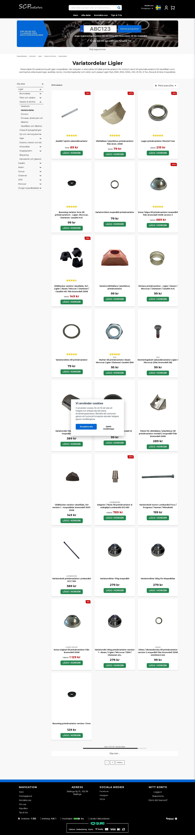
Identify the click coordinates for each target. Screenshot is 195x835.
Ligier (40, 56)
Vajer (22, 138)
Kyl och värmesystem (30, 134)
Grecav (21, 171)
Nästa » (120, 762)
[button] (119, 7)
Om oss (22, 804)
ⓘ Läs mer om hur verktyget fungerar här (110, 41)
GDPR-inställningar (108, 428)
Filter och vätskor (27, 97)
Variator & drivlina (50, 56)
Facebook (104, 791)
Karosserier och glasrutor (30, 159)
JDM (20, 180)
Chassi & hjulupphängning (30, 130)
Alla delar (86, 15)
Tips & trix (23, 812)
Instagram (104, 795)
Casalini (21, 163)
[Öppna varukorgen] (173, 7)
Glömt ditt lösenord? (158, 800)
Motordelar (25, 146)
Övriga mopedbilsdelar (28, 188)
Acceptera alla (86, 427)
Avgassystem (26, 151)
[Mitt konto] (166, 7)
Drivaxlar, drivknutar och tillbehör (32, 120)
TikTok (102, 799)
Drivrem (24, 114)
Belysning (24, 155)
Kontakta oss (101, 15)
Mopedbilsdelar (22, 56)
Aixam (21, 167)
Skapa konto (158, 796)
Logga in (158, 792)
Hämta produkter (129, 29)
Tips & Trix (116, 15)
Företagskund (25, 796)
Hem (75, 15)
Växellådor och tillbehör (31, 126)
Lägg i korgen (72, 153)
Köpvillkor (23, 808)
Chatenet (22, 175)
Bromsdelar (25, 93)
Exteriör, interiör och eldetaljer (30, 142)
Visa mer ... (114, 753)
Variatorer (25, 106)
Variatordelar (27, 110)
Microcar (22, 184)
